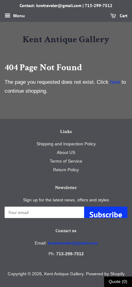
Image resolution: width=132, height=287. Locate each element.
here (115, 82)
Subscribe (105, 213)
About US (66, 152)
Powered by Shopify (105, 273)
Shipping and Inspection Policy (66, 143)
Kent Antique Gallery (66, 39)
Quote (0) (118, 281)
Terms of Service (66, 161)
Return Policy (66, 169)
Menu (18, 15)
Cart (122, 15)
